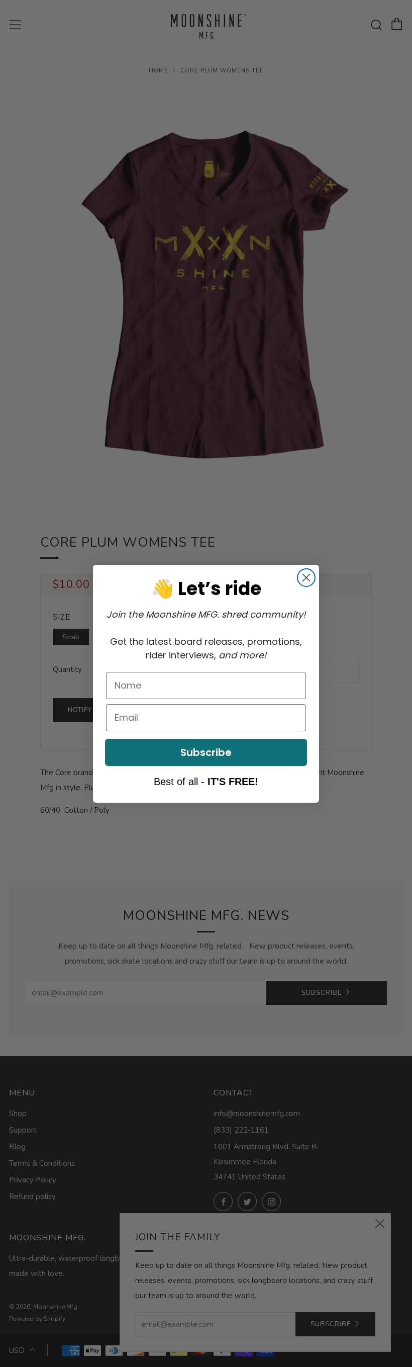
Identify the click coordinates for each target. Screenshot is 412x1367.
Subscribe (206, 752)
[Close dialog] (306, 577)
